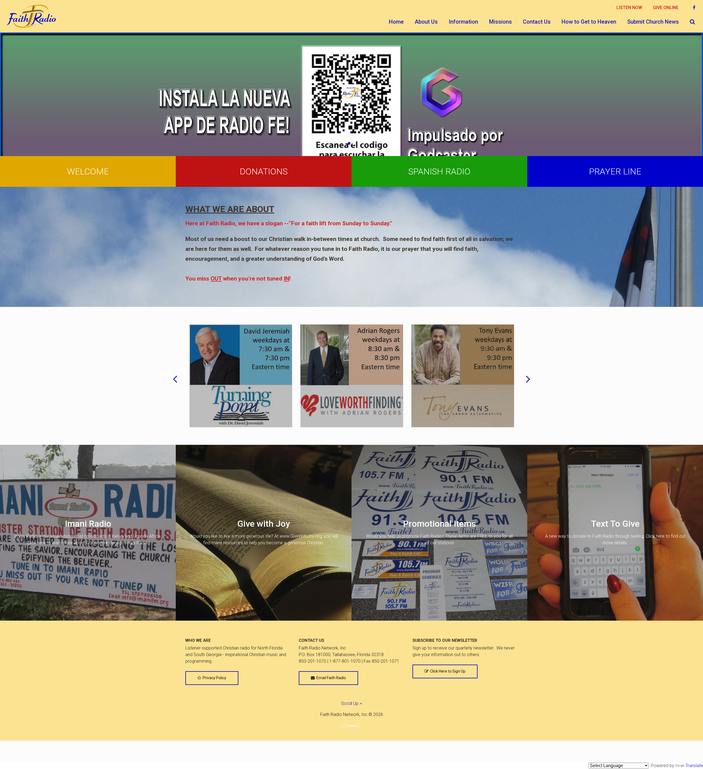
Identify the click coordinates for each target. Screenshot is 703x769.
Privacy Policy (213, 678)
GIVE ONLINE (666, 7)
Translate (694, 765)
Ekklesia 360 (351, 726)
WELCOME (88, 171)
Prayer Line (615, 171)
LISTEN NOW (629, 7)
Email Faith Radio (330, 678)
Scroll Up (350, 703)
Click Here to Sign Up (446, 671)
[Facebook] (694, 7)
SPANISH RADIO (439, 171)
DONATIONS (264, 171)
